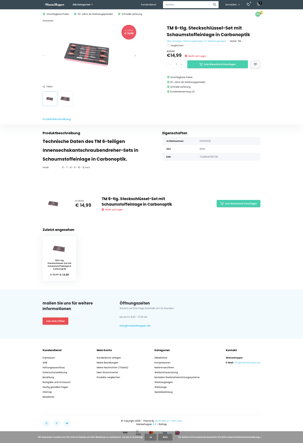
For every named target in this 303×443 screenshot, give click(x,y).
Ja (150, 437)
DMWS (158, 420)
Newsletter (48, 396)
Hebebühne (160, 357)
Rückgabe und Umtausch (57, 382)
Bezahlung (48, 377)
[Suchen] (215, 4)
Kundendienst (148, 4)
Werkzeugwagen (163, 382)
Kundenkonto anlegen (109, 357)
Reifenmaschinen (164, 367)
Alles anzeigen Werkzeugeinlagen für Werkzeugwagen (196, 41)
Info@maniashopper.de (135, 326)
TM (239, 41)
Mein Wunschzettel (107, 372)
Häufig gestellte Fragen (55, 387)
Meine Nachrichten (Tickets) (112, 367)
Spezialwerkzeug (163, 392)
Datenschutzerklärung (55, 372)
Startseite (48, 20)
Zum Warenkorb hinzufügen (220, 64)
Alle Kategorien (81, 4)
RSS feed (177, 420)
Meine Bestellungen (107, 362)
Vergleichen (177, 45)
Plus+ (167, 420)
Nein (165, 437)
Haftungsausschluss (54, 367)
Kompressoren (162, 362)
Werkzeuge (160, 387)
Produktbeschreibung (57, 119)
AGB (45, 362)
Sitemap (47, 392)
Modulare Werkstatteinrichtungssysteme (177, 377)
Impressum (49, 357)
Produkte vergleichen (108, 377)
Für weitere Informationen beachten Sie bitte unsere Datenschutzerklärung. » (220, 437)
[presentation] (44, 55)
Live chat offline (55, 321)
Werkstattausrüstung (166, 372)
